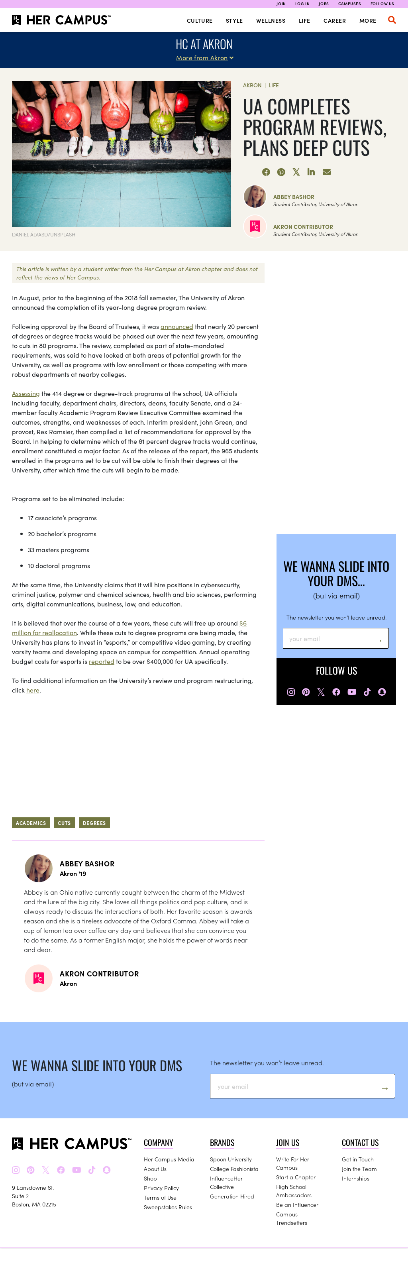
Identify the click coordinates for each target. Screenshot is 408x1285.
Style (234, 20)
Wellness (271, 20)
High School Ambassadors (294, 1191)
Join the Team (359, 1169)
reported (101, 661)
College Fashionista (234, 1169)
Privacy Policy (161, 1188)
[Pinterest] (281, 172)
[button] (392, 20)
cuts (64, 822)
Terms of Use (160, 1197)
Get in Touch (358, 1159)
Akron (252, 85)
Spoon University (231, 1159)
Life (304, 20)
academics (31, 822)
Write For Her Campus (292, 1163)
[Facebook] (266, 172)
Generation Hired (232, 1196)
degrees (94, 822)
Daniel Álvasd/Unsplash (43, 234)
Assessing (26, 393)
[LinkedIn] (312, 172)
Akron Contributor (303, 226)
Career (335, 20)
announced (177, 326)
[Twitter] (296, 172)
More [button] (368, 20)
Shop (150, 1178)
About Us (155, 1169)
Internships (355, 1178)
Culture (200, 20)
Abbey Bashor (293, 197)
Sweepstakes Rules (168, 1207)
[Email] (327, 172)
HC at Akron (204, 44)
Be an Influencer (297, 1204)
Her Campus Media (169, 1159)
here (32, 689)
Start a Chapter (296, 1177)
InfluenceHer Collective (226, 1182)
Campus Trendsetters (291, 1218)
